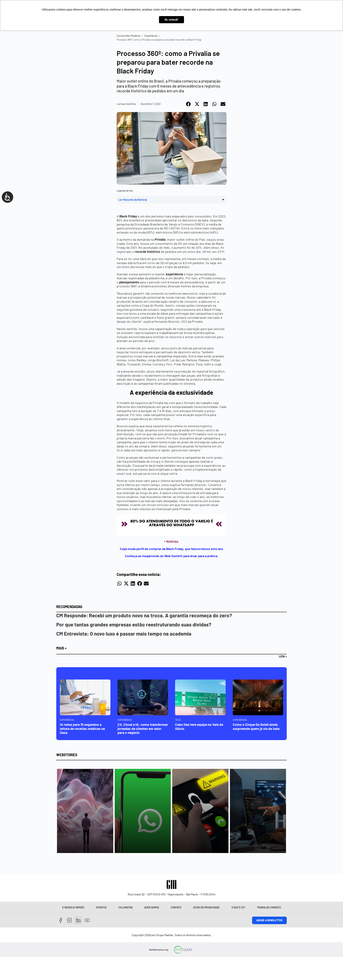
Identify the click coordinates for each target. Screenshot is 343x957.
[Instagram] (69, 920)
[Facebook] (60, 920)
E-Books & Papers (73, 907)
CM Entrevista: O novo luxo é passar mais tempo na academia (123, 634)
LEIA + (283, 656)
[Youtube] (87, 920)
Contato (176, 907)
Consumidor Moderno (129, 35)
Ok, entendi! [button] (171, 19)
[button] (188, 104)
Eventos (101, 907)
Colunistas (125, 907)
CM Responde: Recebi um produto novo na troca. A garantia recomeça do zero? (144, 615)
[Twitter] (78, 920)
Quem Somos (151, 907)
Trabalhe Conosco (269, 907)
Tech (178, 719)
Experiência (151, 35)
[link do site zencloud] (183, 949)
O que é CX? (238, 907)
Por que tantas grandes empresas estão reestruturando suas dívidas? (133, 624)
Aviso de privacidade (206, 907)
